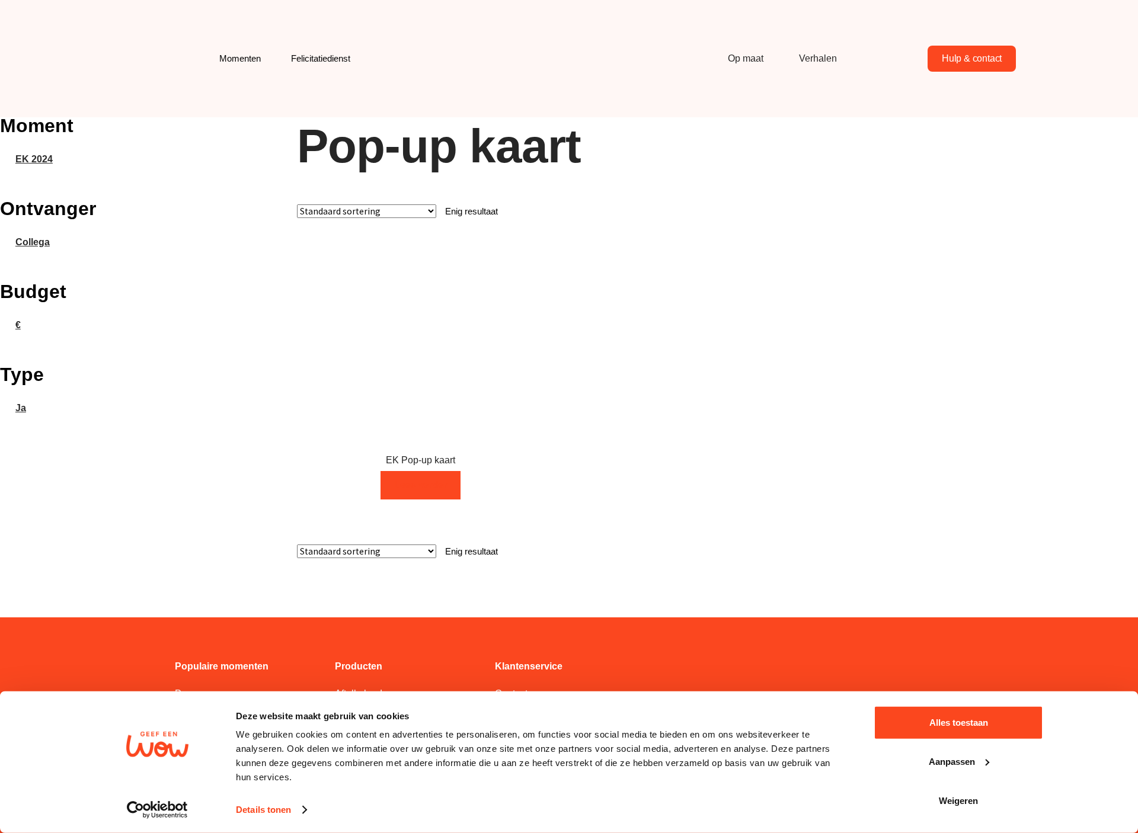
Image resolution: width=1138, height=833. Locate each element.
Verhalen (818, 58)
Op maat (745, 58)
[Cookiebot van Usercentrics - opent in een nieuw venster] (157, 810)
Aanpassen (952, 762)
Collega (32, 242)
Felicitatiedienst (320, 58)
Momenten (240, 58)
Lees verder (420, 485)
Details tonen (263, 810)
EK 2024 (34, 159)
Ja (20, 408)
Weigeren (958, 800)
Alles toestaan (958, 722)
